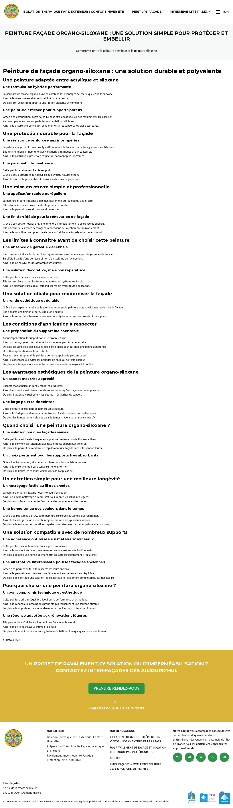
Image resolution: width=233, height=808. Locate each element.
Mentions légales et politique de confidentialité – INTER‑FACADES (103, 801)
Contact (116, 758)
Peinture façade (146, 11)
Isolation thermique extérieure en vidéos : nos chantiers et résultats (135, 739)
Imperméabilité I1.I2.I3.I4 (190, 11)
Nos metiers (56, 731)
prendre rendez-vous (116, 688)
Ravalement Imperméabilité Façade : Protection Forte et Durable (70, 758)
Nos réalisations (122, 731)
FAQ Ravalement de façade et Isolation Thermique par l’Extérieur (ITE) (138, 750)
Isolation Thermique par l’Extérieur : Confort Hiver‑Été (73, 11)
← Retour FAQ (11, 640)
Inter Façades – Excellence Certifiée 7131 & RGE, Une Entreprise (135, 766)
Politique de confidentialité (154, 801)
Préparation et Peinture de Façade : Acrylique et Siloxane (75, 748)
